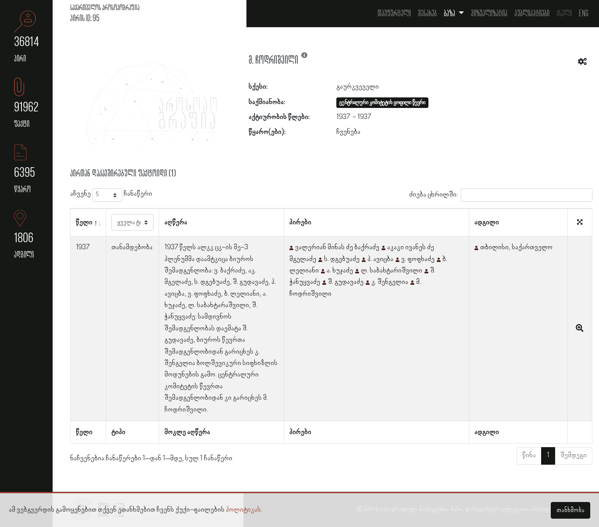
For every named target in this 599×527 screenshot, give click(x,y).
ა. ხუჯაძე (340, 271)
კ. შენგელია (389, 282)
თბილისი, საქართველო (516, 247)
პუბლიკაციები (531, 13)
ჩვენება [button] (348, 132)
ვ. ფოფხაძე (418, 259)
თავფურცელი (394, 13)
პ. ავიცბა (380, 259)
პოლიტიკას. (244, 510)
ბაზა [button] (450, 13)
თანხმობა (570, 510)
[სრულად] (580, 329)
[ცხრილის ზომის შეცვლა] (579, 222)
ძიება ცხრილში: (433, 195)
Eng (583, 13)
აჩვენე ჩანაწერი (111, 194)
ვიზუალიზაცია (489, 13)
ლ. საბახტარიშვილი (391, 271)
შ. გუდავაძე (346, 282)
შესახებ (427, 13)
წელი (84, 222)
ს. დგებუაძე (342, 259)
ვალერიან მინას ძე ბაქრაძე (337, 247)
